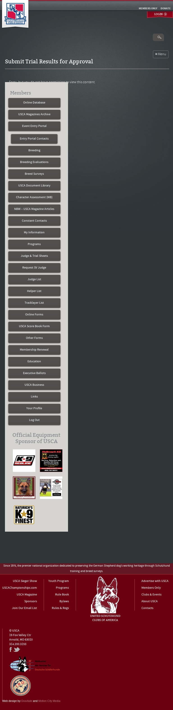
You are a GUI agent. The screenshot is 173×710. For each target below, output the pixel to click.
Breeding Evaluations (34, 162)
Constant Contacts (34, 221)
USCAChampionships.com (19, 588)
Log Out (34, 420)
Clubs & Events (151, 594)
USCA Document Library (34, 185)
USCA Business (34, 385)
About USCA (149, 601)
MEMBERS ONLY (148, 8)
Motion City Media (49, 701)
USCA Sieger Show (25, 581)
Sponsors (30, 601)
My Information (34, 232)
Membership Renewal (34, 350)
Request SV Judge (34, 267)
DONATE (166, 8)
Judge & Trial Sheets (34, 256)
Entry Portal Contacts (34, 138)
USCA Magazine (27, 594)
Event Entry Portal (34, 126)
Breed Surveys (34, 174)
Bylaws (64, 601)
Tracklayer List (34, 303)
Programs (34, 244)
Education (34, 361)
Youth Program (58, 581)
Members (20, 93)
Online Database (34, 102)
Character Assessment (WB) (34, 197)
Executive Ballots (34, 373)
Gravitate (26, 701)
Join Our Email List (24, 608)
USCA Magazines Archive (34, 114)
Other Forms (34, 338)
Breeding (34, 150)
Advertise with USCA (154, 581)
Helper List (34, 291)
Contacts (147, 608)
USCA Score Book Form (34, 326)
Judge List (34, 279)
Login (158, 14)
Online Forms (34, 314)
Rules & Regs (60, 608)
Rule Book (62, 594)
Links (34, 396)
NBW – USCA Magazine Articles (34, 209)
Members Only (151, 588)
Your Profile (34, 408)
